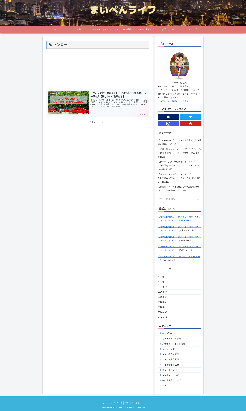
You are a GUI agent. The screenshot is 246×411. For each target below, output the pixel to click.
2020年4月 (163, 307)
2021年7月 (163, 282)
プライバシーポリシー (134, 403)
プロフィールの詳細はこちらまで (173, 101)
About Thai (167, 333)
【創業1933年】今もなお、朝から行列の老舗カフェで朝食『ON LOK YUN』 (178, 189)
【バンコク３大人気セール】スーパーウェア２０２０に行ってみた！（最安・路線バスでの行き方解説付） (179, 178)
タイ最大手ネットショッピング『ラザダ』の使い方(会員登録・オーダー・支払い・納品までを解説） (179, 153)
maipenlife (184, 220)
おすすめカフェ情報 (171, 338)
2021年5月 (163, 287)
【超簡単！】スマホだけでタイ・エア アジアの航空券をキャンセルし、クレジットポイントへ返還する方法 (179, 165)
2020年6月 (163, 297)
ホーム (106, 403)
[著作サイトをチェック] (168, 117)
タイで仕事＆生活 (170, 365)
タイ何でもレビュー (171, 370)
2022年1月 (163, 276)
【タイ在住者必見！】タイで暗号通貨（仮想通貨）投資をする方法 (179, 142)
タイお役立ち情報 (170, 354)
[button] (198, 198)
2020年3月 (163, 312)
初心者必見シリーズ (171, 380)
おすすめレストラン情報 (173, 344)
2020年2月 (163, 317)
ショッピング (168, 349)
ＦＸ (164, 386)
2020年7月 (163, 292)
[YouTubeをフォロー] (190, 123)
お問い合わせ (116, 403)
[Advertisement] (97, 69)
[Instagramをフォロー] (168, 123)
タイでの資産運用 (170, 359)
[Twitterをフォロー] (190, 117)
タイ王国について (170, 375)
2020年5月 (163, 302)
